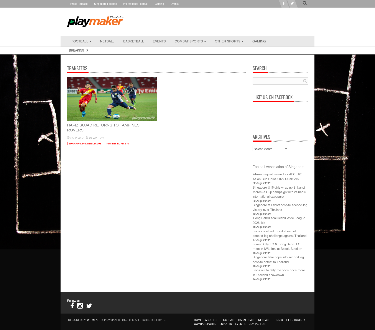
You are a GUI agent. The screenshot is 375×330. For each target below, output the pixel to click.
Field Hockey (295, 320)
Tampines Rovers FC (117, 143)
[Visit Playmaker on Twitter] (89, 306)
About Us (211, 320)
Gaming (159, 3)
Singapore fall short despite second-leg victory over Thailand (280, 207)
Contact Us (257, 323)
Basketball (133, 41)
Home (198, 320)
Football (80, 41)
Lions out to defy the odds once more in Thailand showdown (279, 272)
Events (175, 3)
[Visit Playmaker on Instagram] (80, 306)
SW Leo (93, 137)
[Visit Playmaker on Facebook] (72, 306)
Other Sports (228, 41)
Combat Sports (189, 41)
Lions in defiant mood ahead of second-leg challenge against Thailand (279, 233)
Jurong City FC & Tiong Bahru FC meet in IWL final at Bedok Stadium (277, 246)
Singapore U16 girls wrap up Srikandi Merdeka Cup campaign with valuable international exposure (279, 192)
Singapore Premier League (85, 143)
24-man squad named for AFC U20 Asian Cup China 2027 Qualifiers (277, 176)
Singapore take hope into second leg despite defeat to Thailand (278, 259)
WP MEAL (93, 320)
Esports (225, 323)
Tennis (278, 320)
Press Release (79, 3)
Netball (107, 41)
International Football (135, 3)
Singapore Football (105, 3)
